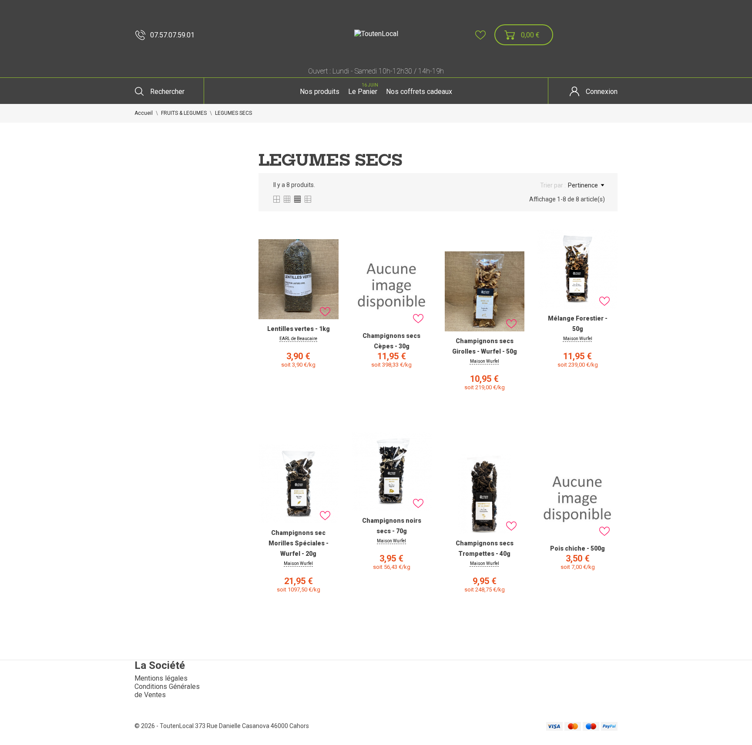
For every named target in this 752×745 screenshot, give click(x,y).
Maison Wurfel (484, 361)
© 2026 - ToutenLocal (164, 725)
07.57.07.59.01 (172, 35)
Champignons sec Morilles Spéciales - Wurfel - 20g (299, 543)
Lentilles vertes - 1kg (298, 328)
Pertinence (583, 185)
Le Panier (363, 89)
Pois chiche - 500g (577, 548)
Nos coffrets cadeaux (419, 91)
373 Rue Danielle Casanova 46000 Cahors (252, 725)
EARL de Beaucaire (298, 338)
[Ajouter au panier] (298, 407)
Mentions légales (161, 678)
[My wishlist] (480, 35)
